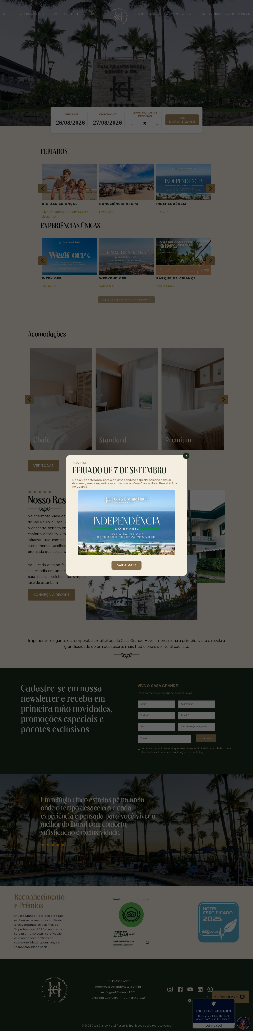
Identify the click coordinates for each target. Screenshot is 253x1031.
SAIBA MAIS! (126, 565)
